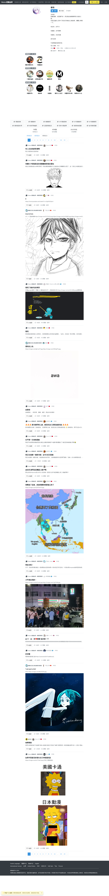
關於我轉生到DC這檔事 (32, 65)
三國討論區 (30, 79)
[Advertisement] (54, 106)
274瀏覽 (43, 401)
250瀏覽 (43, 571)
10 (54, 140)
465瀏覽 (42, 848)
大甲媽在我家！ (31, 580)
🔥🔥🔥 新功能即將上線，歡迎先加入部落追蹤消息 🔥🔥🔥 (46, 425)
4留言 (37, 155)
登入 (102, 2)
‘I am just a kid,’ (30, 669)
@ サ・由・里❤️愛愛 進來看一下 (37, 639)
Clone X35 (48, 145)
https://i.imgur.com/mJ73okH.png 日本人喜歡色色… (39, 760)
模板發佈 (18, 122)
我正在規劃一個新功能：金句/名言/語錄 (39, 455)
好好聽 (27, 654)
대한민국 (43, 866)
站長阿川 (48, 421)
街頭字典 (41, 2)
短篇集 (50, 93)
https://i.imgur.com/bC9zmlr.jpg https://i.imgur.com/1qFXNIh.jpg (42, 582)
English (37, 863)
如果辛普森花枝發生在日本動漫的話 (38, 758)
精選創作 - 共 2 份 (31, 54)
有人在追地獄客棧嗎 (32, 149)
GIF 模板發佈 (63, 122)
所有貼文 (29, 136)
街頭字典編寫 (33, 126)
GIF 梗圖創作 (77, 122)
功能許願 (53, 2)
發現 (27, 331)
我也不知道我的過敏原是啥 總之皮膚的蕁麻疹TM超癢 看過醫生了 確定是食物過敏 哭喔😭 (50, 442)
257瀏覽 (42, 645)
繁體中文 (24, 863)
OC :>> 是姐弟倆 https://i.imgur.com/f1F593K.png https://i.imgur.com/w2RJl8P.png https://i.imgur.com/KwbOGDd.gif (57, 216)
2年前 (55, 145)
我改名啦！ (29, 565)
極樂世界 (49, 79)
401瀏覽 (43, 749)
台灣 (24, 866)
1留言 (37, 279)
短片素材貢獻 (92, 126)
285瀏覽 (42, 734)
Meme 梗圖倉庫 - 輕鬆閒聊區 (35, 145)
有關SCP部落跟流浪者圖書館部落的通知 (39, 164)
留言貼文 (37, 136)
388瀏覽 (44, 461)
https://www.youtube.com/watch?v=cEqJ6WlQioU (39, 201)
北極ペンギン (49, 635)
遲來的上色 (29, 346)
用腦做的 (39, 65)
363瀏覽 (43, 190)
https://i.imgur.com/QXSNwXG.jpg (34, 487)
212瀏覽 (42, 630)
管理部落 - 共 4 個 (31, 68)
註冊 (106, 2)
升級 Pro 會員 (94, 2)
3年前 (54, 210)
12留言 (38, 749)
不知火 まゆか (49, 561)
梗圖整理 (48, 122)
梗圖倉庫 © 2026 (14, 870)
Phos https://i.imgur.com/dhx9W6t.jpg (35, 671)
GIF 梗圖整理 (92, 122)
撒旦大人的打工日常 (60, 93)
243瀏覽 (43, 446)
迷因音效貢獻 (78, 126)
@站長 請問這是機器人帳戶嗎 (35, 470)
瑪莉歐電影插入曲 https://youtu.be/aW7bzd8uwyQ (39, 656)
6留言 (38, 190)
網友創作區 (25, 2)
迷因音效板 (61, 2)
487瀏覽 (43, 323)
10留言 (39, 556)
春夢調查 (28, 743)
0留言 (37, 205)
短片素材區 (70, 2)
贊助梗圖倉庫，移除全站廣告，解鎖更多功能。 (21, 893)
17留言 (39, 461)
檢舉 (69, 11)
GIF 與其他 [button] (33, 2)
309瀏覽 (42, 155)
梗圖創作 (33, 122)
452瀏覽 (43, 338)
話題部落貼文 (48, 126)
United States (31, 866)
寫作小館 (47, 2)
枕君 (46, 343)
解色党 (29, 739)
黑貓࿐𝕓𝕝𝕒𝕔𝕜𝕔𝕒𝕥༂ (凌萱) (53, 284)
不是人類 (47, 210)
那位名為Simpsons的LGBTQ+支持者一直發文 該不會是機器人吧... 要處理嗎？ (47, 472)
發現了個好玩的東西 (32, 288)
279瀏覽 (43, 416)
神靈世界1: (30, 93)
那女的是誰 (49, 650)
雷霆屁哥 (48, 160)
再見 (47, 328)
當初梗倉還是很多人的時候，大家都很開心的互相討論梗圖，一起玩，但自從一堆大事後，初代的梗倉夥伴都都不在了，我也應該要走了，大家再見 (66, 334)
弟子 (47, 406)
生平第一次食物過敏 (32, 440)
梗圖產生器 (18, 2)
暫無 (59, 79)
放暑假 (27, 410)
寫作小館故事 (63, 126)
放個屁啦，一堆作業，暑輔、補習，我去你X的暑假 (39, 412)
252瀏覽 (42, 279)
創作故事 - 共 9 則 (31, 82)
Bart (47, 754)
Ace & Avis (29, 214)
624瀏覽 (44, 556)
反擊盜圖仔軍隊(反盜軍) (42, 79)
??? (46, 195)
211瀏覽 (43, 660)
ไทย (56, 866)
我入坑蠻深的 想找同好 (31, 151)
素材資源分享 (18, 126)
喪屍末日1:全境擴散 (80, 93)
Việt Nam (50, 866)
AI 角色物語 (80, 2)
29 (64, 140)
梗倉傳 (40, 93)
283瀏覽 (43, 431)
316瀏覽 (43, 476)
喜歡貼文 (44, 136)
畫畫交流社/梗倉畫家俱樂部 (35, 210)
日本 (38, 866)
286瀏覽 (42, 205)
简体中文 (30, 863)
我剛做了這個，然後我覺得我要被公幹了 (39, 485)
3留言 (38, 323)
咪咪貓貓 (48, 576)
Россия (60, 866)
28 (61, 140)
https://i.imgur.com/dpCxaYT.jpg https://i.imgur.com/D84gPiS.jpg (43, 349)
